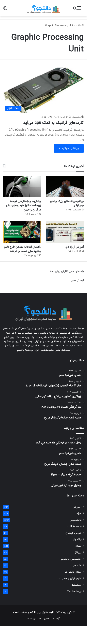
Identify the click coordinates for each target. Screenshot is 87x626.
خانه (78, 25)
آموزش (77, 507)
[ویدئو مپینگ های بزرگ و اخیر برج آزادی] (65, 186)
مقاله (78, 546)
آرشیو (56, 619)
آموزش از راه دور (74, 247)
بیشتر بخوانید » (69, 148)
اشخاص (77, 565)
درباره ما (32, 619)
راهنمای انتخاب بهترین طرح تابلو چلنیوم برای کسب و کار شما (22, 249)
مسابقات (76, 585)
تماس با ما (44, 619)
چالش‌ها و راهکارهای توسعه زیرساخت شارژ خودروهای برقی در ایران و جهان (23, 205)
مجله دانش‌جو (73, 572)
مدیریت (76, 117)
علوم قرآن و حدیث (70, 578)
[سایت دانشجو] (43, 8)
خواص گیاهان (74, 533)
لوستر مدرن (77, 280)
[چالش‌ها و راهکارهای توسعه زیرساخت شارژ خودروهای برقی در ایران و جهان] (22, 186)
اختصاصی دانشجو (71, 559)
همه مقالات (75, 526)
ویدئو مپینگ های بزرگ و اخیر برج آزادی (67, 203)
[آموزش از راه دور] (65, 232)
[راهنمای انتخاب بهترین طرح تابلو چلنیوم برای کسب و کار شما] (22, 232)
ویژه (79, 513)
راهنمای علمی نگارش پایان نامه (67, 271)
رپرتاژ (78, 552)
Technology (74, 591)
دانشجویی (76, 520)
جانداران (77, 539)
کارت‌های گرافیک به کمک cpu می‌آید (53, 123)
